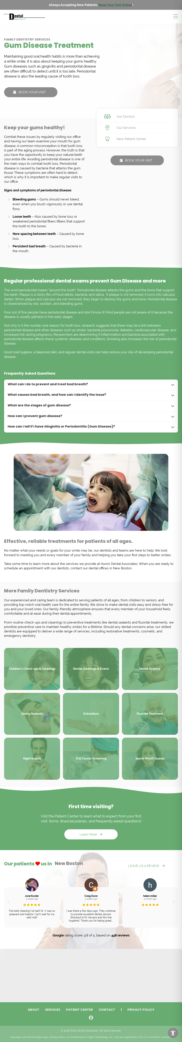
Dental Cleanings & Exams (91, 668)
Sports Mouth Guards (149, 758)
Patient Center (79, 1010)
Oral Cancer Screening (91, 758)
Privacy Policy (140, 1010)
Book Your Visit (32, 92)
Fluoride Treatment (150, 713)
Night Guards (32, 758)
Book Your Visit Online (115, 5)
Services (52, 1010)
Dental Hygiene (149, 668)
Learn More (88, 834)
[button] (8, 902)
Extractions (91, 713)
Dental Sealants (32, 713)
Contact (107, 1010)
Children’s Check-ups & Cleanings (32, 668)
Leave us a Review (143, 866)
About (33, 1010)
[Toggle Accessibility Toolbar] (172, 1032)
